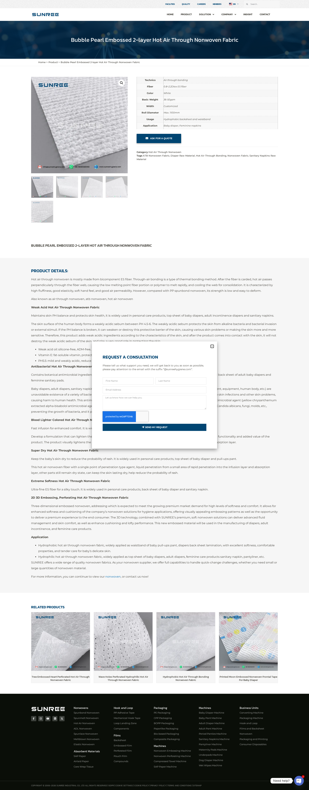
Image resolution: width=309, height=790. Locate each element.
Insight (247, 14)
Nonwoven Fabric (237, 155)
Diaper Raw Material (183, 155)
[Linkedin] (55, 718)
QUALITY (186, 4)
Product (186, 14)
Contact (265, 14)
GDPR (111, 785)
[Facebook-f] (33, 718)
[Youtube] (47, 718)
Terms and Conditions (180, 785)
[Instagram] (40, 718)
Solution (205, 14)
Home (170, 14)
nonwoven (113, 576)
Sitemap (197, 785)
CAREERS (201, 4)
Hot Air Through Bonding (211, 155)
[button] (121, 83)
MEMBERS (217, 4)
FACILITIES (170, 4)
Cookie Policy (141, 785)
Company (227, 14)
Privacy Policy (158, 785)
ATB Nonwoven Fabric (156, 155)
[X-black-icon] (62, 718)
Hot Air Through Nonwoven (164, 152)
